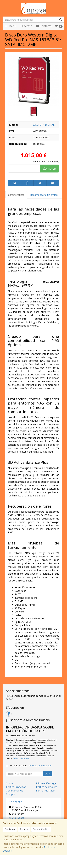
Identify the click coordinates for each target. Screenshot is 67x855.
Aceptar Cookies (41, 829)
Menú (12, 26)
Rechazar (24, 829)
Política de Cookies (46, 787)
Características (16, 194)
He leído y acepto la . (31, 765)
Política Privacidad (16, 787)
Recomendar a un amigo (44, 194)
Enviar (48, 773)
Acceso (27, 26)
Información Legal (46, 783)
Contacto (45, 26)
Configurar (10, 829)
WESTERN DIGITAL (43, 124)
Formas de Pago (45, 790)
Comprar (49, 168)
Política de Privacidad (21, 758)
